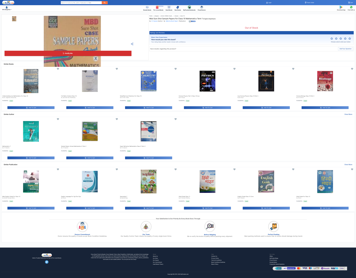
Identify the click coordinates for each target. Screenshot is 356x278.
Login (269, 2)
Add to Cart (32, 107)
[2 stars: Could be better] (336, 38)
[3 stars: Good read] (341, 38)
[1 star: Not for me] (332, 38)
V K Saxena (154, 21)
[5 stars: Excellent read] (350, 38)
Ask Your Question (345, 49)
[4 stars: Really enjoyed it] (345, 38)
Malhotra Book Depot (172, 21)
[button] (7, 8)
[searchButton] (105, 2)
